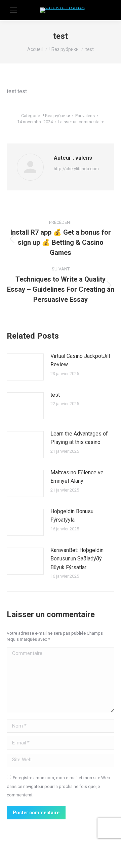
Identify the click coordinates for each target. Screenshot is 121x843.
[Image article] (25, 366)
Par (85, 115)
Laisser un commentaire (81, 121)
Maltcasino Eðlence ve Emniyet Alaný (77, 476)
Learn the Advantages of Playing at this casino (79, 438)
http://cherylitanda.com (76, 168)
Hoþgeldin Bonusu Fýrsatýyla (71, 515)
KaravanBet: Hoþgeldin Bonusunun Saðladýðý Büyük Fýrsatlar (77, 559)
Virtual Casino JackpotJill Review (80, 360)
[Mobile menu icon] (13, 10)
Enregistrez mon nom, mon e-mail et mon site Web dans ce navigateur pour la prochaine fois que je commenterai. (58, 786)
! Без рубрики (56, 115)
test (55, 395)
